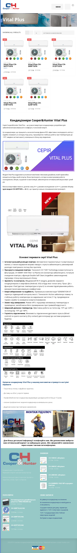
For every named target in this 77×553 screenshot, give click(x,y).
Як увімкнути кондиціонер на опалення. (53, 499)
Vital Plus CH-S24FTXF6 (34, 103)
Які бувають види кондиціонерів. (51, 518)
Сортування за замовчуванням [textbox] (52, 33)
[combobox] (37, 33)
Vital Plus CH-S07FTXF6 (10, 65)
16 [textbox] (36, 33)
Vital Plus (7, 62)
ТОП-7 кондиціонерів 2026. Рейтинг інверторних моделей (52, 514)
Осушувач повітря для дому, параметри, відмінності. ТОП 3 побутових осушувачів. (54, 509)
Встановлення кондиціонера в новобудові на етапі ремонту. (55, 503)
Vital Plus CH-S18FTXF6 (10, 103)
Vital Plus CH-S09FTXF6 (34, 65)
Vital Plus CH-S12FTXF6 (59, 65)
